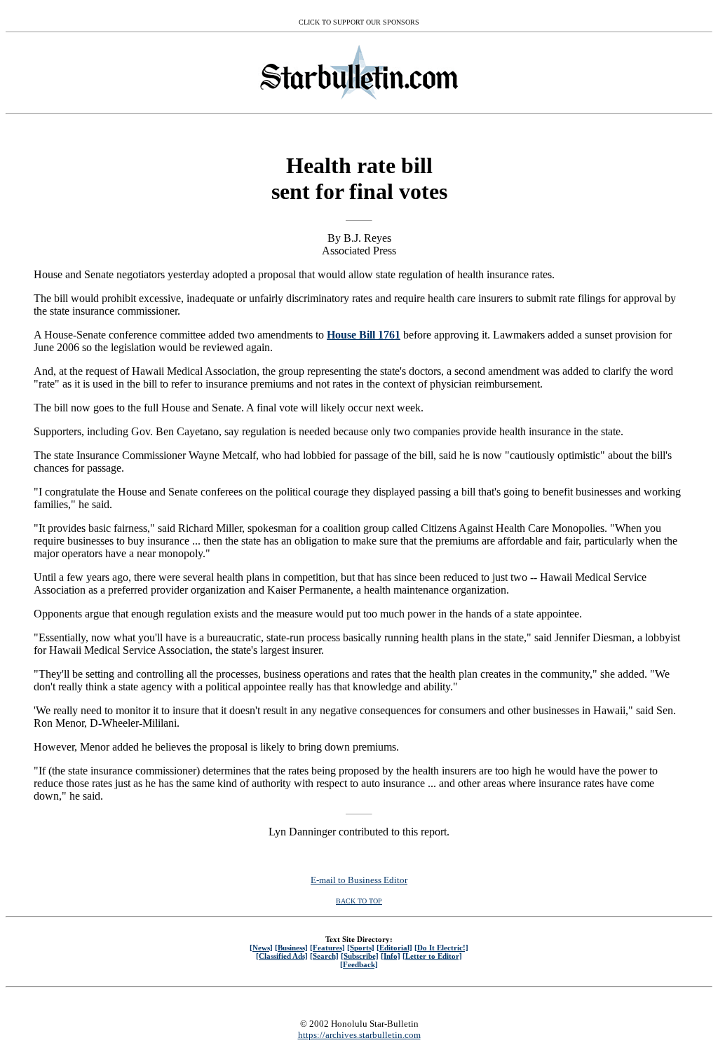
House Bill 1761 (363, 335)
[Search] (324, 956)
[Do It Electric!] (441, 947)
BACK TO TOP (359, 901)
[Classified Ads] (282, 956)
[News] (261, 947)
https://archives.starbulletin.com (359, 1035)
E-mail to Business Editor (359, 880)
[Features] (327, 947)
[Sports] (360, 947)
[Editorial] (394, 947)
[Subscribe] (360, 956)
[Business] (291, 947)
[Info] (390, 956)
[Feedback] (359, 964)
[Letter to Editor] (432, 956)
